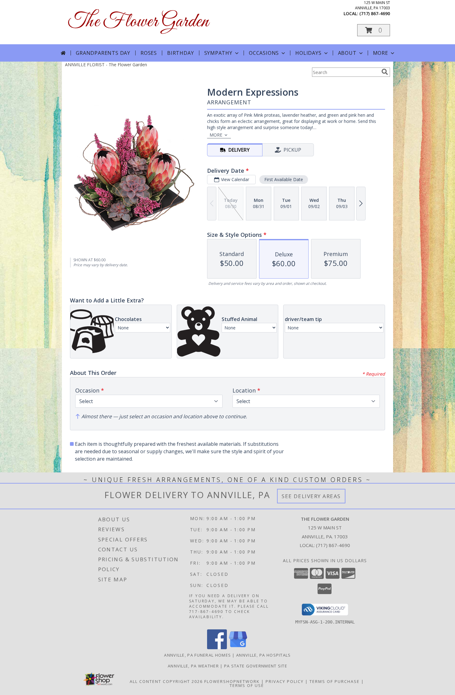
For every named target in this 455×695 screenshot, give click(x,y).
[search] (385, 71)
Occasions (264, 53)
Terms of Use (247, 685)
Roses (149, 53)
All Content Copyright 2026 (166, 681)
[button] (373, 30)
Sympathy (218, 53)
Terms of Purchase (335, 681)
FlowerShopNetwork (232, 681)
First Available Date (283, 179)
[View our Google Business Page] (238, 647)
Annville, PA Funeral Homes (197, 655)
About (347, 53)
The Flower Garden (138, 21)
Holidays (308, 53)
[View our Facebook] (217, 647)
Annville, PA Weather (193, 666)
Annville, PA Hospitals (263, 655)
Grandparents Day (103, 53)
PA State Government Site (255, 666)
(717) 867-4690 (374, 13)
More (380, 53)
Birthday (180, 53)
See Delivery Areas (311, 496)
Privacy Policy (285, 681)
